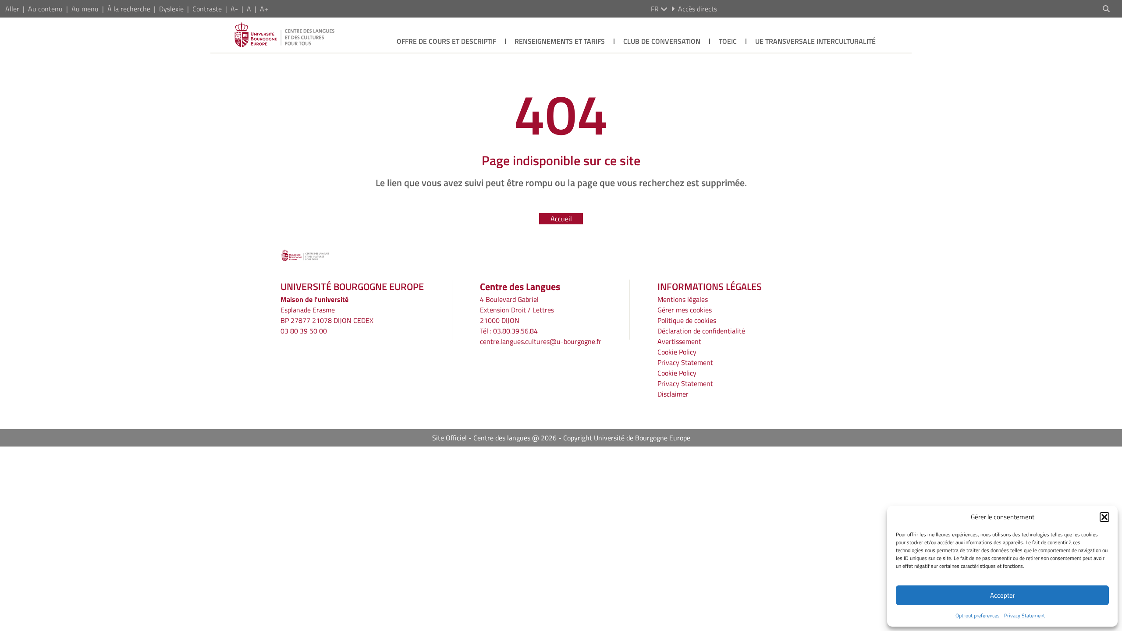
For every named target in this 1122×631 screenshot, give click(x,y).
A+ (264, 9)
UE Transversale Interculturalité (815, 41)
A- (234, 9)
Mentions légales (682, 299)
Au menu (85, 9)
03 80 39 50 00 (303, 331)
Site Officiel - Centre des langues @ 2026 (494, 437)
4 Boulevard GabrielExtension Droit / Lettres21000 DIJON (517, 310)
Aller (12, 9)
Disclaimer (673, 394)
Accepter (1002, 595)
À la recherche (128, 9)
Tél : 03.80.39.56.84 (509, 331)
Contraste (207, 9)
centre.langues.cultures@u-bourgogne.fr (540, 341)
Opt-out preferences (977, 615)
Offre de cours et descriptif (446, 41)
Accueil (561, 218)
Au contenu (45, 9)
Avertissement (679, 341)
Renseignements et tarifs (560, 41)
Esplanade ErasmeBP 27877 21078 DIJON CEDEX (326, 315)
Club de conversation (661, 41)
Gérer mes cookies (684, 310)
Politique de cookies (686, 320)
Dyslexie (171, 9)
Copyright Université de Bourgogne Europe (626, 437)
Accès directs (697, 9)
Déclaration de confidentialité (701, 331)
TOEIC (728, 41)
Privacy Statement (1024, 615)
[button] (1104, 517)
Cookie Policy (676, 352)
